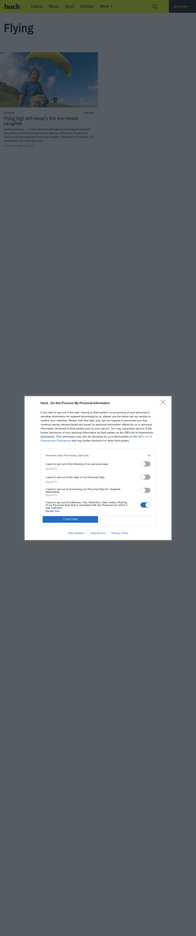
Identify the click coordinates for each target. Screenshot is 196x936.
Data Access (98, 533)
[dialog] (98, 468)
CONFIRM (70, 519)
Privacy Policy (119, 533)
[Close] (164, 403)
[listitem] (98, 455)
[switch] (145, 463)
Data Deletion (76, 533)
